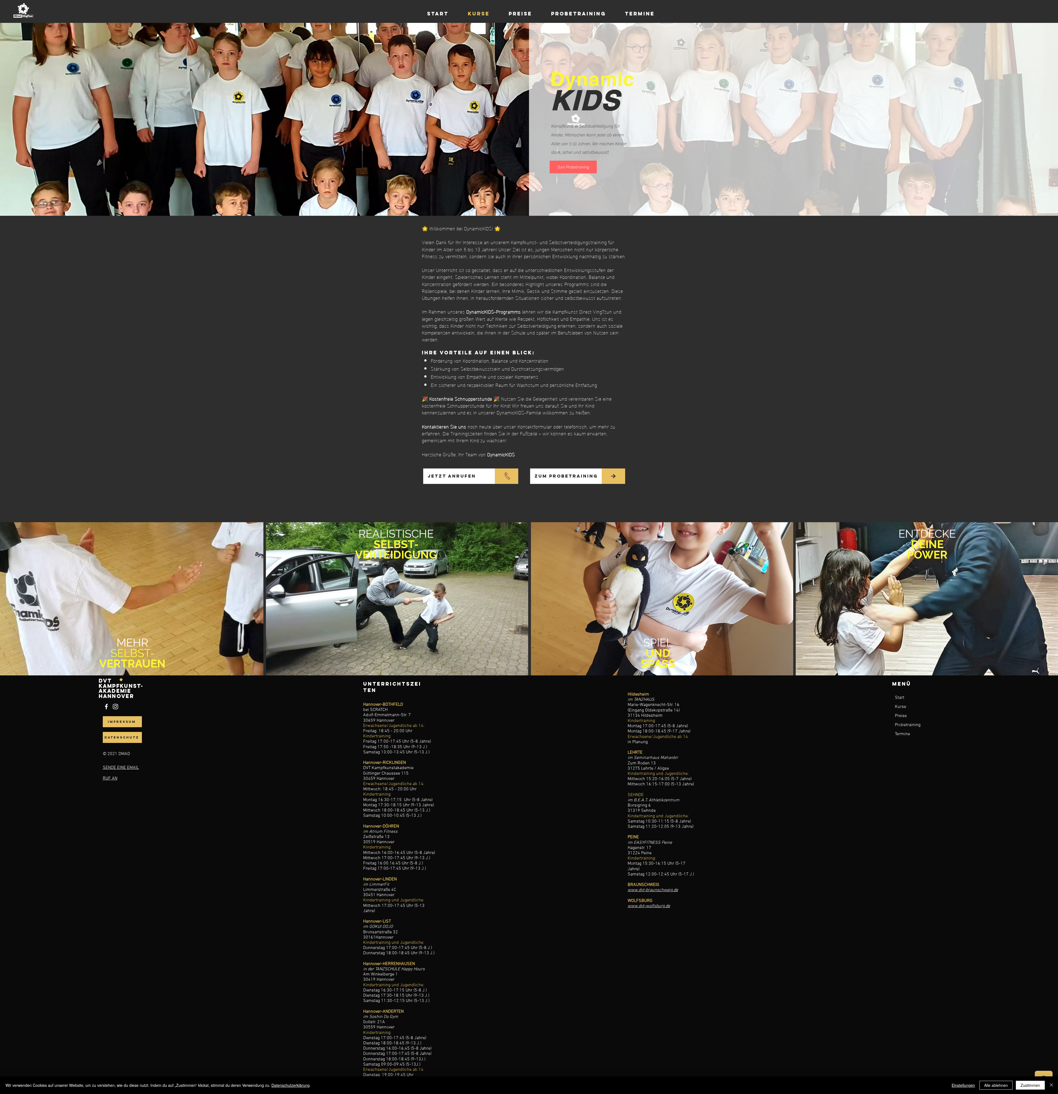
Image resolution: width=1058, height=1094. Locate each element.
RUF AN (110, 778)
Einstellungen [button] (963, 1085)
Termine (902, 734)
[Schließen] (1051, 1085)
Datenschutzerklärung (290, 1085)
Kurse (900, 707)
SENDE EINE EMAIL (121, 767)
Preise (901, 716)
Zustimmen (1030, 1085)
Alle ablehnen (996, 1085)
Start (899, 697)
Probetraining (908, 725)
